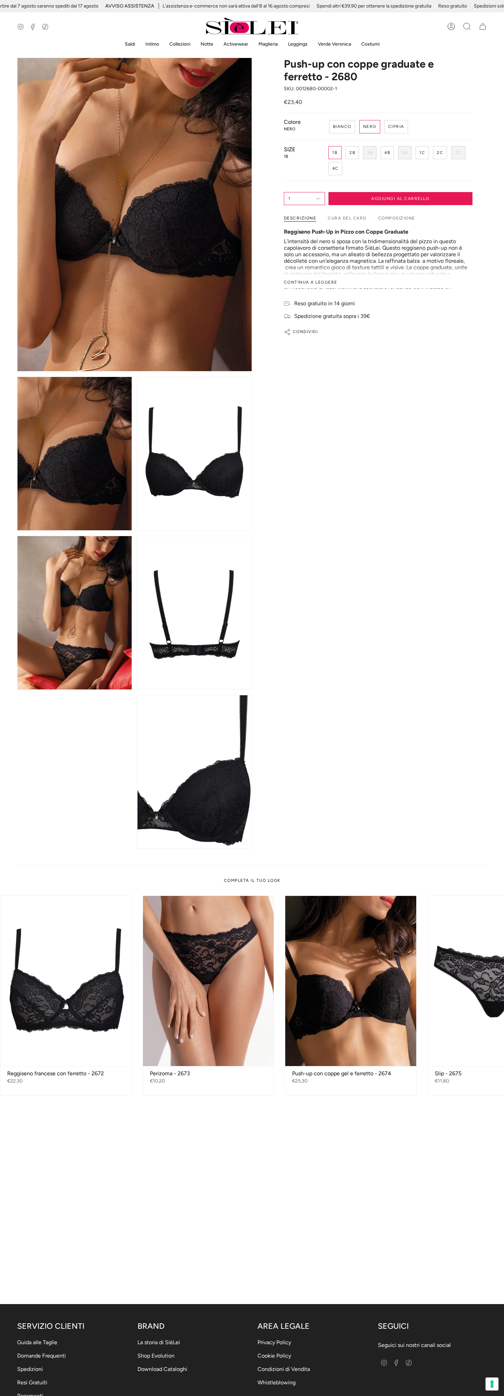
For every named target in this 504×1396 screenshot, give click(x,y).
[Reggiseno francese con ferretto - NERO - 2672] (65, 981)
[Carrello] (483, 26)
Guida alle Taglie (37, 1342)
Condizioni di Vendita (283, 1369)
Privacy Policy (274, 1342)
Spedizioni (30, 1369)
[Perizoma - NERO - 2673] (208, 981)
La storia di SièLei (158, 1342)
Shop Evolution (156, 1355)
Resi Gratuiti (32, 1382)
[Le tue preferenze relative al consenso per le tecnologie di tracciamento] (492, 1384)
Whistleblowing (276, 1382)
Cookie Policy (274, 1355)
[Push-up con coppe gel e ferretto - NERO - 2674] (350, 981)
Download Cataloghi (162, 1369)
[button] (130, 44)
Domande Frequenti (41, 1355)
